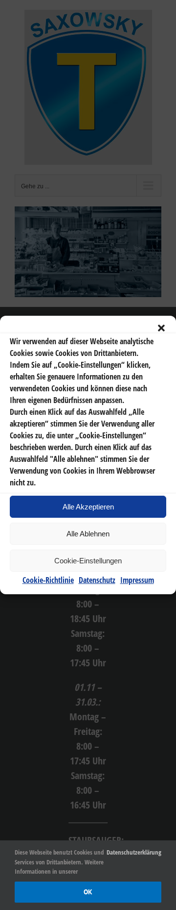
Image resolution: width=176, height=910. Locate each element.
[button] (161, 328)
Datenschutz (97, 580)
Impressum (137, 580)
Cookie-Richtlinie (48, 580)
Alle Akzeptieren (88, 507)
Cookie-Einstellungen (88, 560)
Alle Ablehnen (88, 534)
